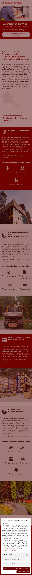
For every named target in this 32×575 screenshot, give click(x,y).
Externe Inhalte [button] (10, 564)
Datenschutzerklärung (9, 550)
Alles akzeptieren (23, 571)
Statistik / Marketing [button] (12, 559)
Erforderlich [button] (9, 554)
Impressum (8, 548)
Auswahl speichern (22, 568)
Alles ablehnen (9, 568)
